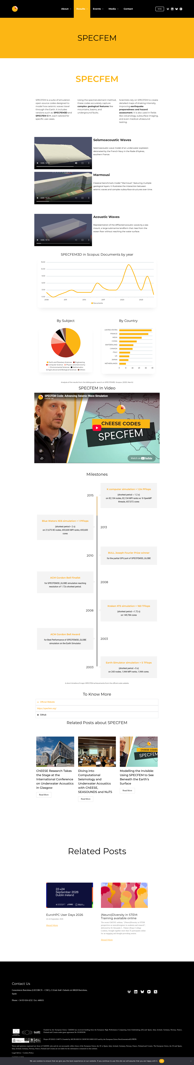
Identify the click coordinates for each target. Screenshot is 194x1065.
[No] (190, 1061)
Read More (44, 795)
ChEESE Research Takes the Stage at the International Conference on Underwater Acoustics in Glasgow (55, 779)
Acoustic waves (106, 217)
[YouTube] (181, 9)
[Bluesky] (176, 9)
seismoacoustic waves (112, 140)
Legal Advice (16, 1053)
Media (112, 9)
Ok (161, 1061)
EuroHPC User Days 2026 (64, 915)
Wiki (160, 9)
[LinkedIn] (172, 9)
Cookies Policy (28, 1053)
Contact (128, 9)
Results (80, 9)
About (64, 9)
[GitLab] (168, 9)
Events (97, 9)
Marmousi (101, 175)
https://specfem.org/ (46, 708)
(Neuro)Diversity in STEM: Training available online (119, 916)
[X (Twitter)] (155, 991)
